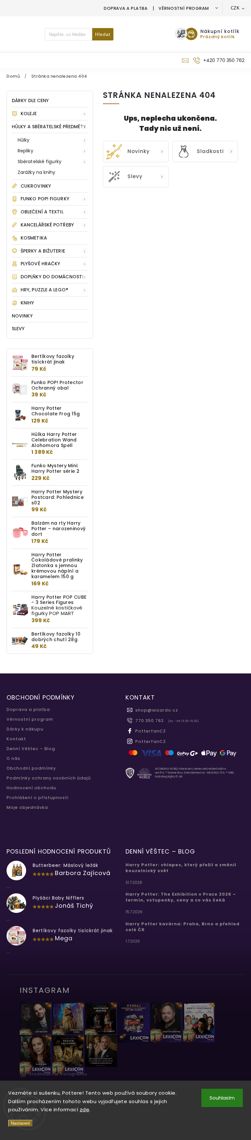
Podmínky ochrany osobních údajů (49, 778)
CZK (235, 8)
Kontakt (16, 739)
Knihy (27, 303)
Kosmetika (34, 238)
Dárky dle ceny (30, 100)
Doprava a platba (125, 8)
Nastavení (20, 1123)
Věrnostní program (184, 8)
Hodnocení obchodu (31, 788)
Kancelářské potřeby (47, 225)
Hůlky (24, 140)
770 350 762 (149, 720)
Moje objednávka (27, 807)
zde (85, 1109)
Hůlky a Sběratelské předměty (49, 126)
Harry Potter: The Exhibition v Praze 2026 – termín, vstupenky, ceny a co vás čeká (181, 897)
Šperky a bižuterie (43, 251)
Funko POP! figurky (45, 198)
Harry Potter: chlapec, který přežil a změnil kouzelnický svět (181, 867)
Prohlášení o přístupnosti (38, 797)
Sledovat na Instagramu (58, 1074)
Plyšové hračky (40, 263)
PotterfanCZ (150, 731)
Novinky (22, 316)
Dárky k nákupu (25, 729)
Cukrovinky (36, 186)
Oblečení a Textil (42, 211)
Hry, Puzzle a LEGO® (44, 289)
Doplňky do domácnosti (52, 276)
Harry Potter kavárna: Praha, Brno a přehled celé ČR (183, 926)
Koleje (29, 113)
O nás (13, 758)
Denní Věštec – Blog (31, 748)
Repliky (25, 150)
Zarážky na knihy (37, 172)
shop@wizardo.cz (156, 710)
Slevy (18, 328)
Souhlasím (222, 1097)
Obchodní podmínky (31, 768)
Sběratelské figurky (39, 161)
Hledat (102, 34)
